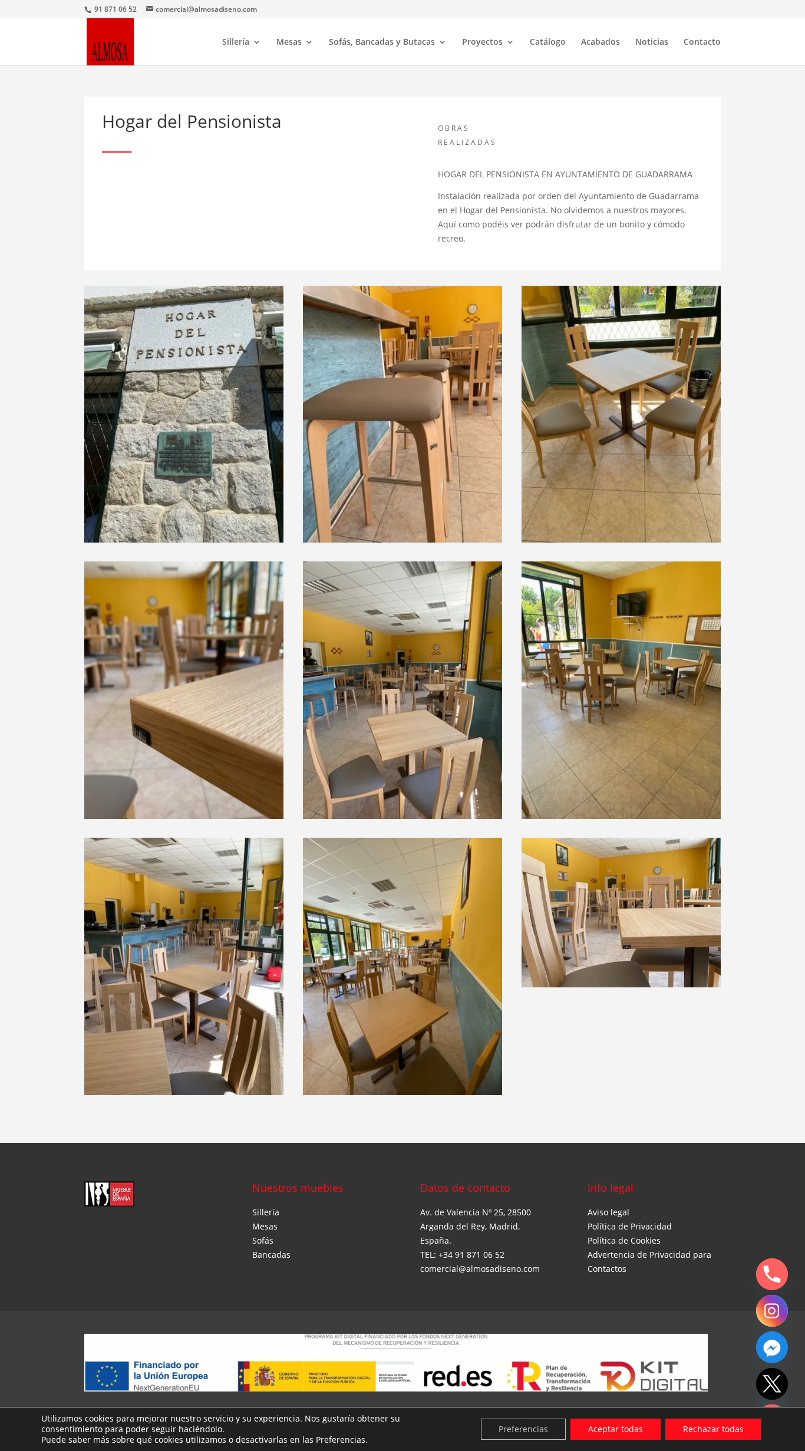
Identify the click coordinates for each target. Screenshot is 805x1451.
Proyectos (482, 42)
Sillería (235, 42)
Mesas (289, 42)
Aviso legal (608, 1212)
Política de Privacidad (630, 1226)
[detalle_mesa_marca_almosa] (183, 818)
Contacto (702, 42)
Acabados (600, 42)
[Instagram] (772, 1311)
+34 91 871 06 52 (471, 1254)
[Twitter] (772, 1384)
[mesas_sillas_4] (402, 1094)
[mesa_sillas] (621, 542)
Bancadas (271, 1254)
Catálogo (548, 42)
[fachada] (183, 542)
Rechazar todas (713, 1429)
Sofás (262, 1240)
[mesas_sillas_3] (183, 1094)
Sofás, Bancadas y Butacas (382, 42)
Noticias (651, 42)
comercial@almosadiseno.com (480, 1268)
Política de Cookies (624, 1240)
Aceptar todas (615, 1429)
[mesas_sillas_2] (402, 818)
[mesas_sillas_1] (621, 818)
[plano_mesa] (621, 987)
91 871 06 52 (116, 9)
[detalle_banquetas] (402, 542)
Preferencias (523, 1429)
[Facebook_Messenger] (772, 1347)
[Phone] (772, 1274)
